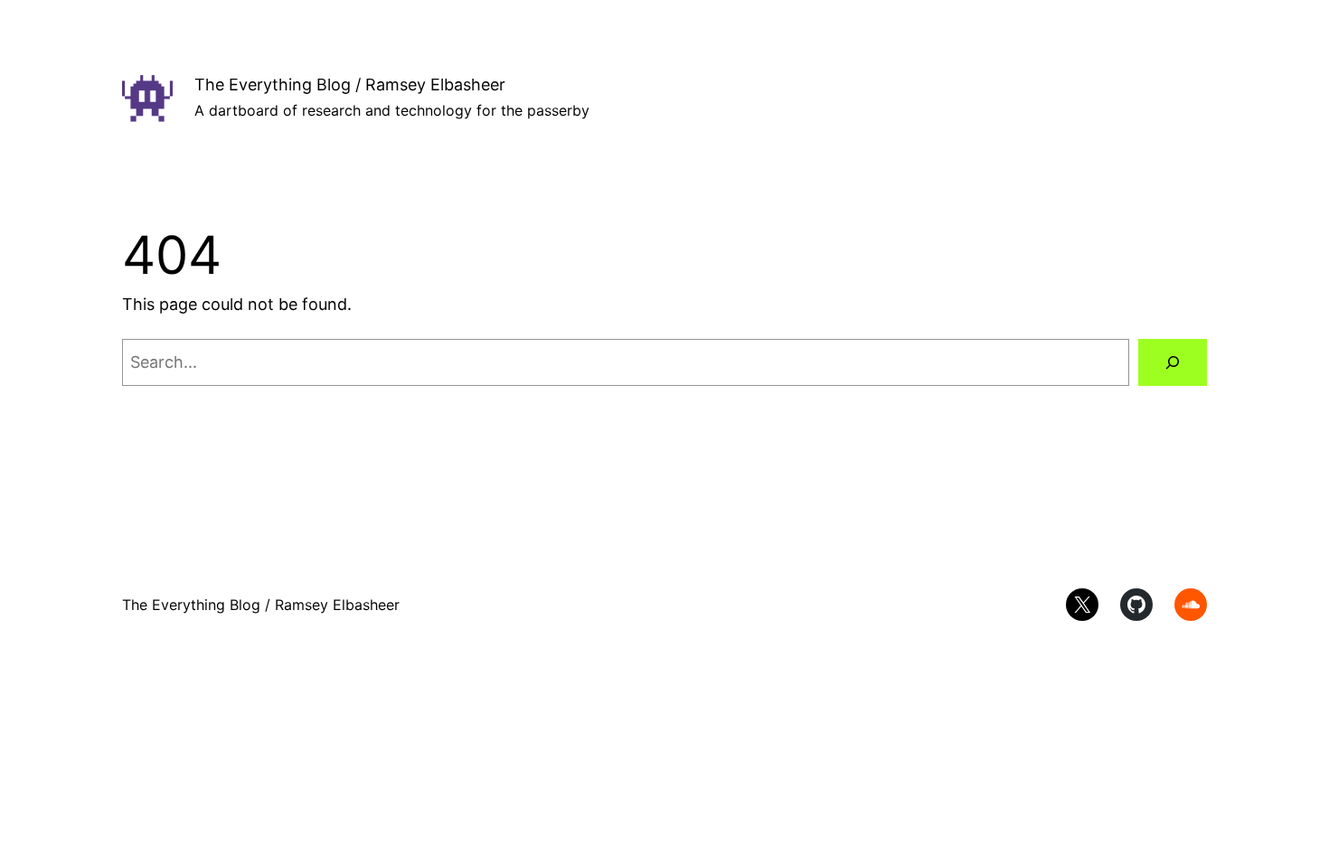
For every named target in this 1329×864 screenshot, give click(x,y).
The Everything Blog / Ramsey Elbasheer (349, 84)
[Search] (1172, 362)
